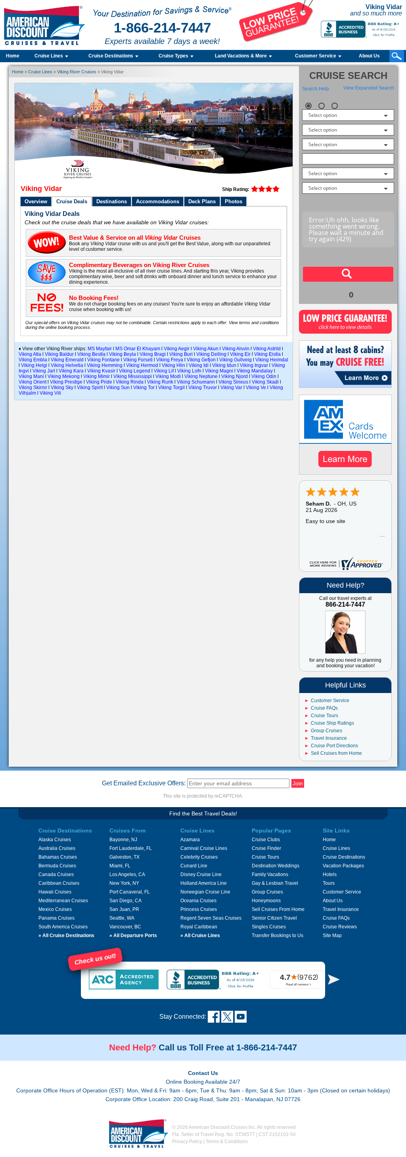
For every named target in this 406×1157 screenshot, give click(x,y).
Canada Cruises (56, 874)
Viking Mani (31, 376)
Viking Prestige (66, 382)
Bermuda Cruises (57, 866)
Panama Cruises (56, 918)
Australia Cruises (56, 848)
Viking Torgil (171, 387)
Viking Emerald (67, 360)
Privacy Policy (187, 1141)
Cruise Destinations (344, 857)
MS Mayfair (100, 348)
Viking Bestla (91, 354)
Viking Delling (211, 354)
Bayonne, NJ (123, 839)
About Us (369, 56)
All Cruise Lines (200, 935)
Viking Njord (234, 376)
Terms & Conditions (227, 1141)
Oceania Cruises (198, 900)
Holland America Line (203, 883)
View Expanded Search (368, 88)
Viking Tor (144, 387)
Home (12, 56)
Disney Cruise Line (201, 874)
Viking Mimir (96, 376)
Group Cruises (326, 730)
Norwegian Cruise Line (205, 892)
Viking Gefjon (201, 360)
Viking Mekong (64, 376)
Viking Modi (168, 376)
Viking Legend (134, 371)
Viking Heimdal (271, 360)
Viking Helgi (34, 365)
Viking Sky (62, 387)
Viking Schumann (196, 382)
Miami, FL (119, 866)
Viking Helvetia (67, 365)
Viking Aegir (177, 348)
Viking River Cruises (76, 71)
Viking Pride (99, 382)
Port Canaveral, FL (129, 892)
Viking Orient (32, 382)
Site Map (332, 935)
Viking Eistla (267, 354)
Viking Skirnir (33, 387)
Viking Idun (224, 365)
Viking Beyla (122, 354)
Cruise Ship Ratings (332, 723)
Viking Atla (30, 354)
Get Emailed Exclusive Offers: (144, 783)
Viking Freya (169, 360)
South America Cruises (63, 927)
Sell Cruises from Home (336, 753)
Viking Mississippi (132, 376)
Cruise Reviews (340, 927)
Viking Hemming (105, 365)
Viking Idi (199, 365)
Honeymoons (266, 900)
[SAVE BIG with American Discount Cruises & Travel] (276, 40)
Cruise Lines (40, 71)
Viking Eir (240, 354)
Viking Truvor (202, 387)
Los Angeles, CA (127, 874)
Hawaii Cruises (54, 892)
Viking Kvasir (101, 371)
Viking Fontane (103, 360)
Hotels (330, 874)
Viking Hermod (142, 365)
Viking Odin (263, 376)
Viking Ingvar (254, 365)
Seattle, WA (121, 918)
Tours (329, 883)
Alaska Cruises (54, 839)
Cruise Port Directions (334, 745)
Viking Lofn (189, 371)
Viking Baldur (59, 354)
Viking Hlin (173, 365)
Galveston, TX (124, 857)
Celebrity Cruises (199, 857)
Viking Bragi (153, 354)
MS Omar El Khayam (137, 348)
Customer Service (330, 700)
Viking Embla (33, 360)
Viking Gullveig (235, 360)
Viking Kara (71, 371)
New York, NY (124, 883)
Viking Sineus (233, 382)
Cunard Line (193, 866)
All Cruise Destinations (66, 935)
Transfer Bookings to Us (277, 935)
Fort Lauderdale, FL (130, 848)
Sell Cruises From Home (278, 909)
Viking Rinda (130, 382)
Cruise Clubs (266, 839)
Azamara (190, 839)
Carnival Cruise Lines (203, 848)
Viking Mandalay (255, 371)
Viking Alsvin (235, 348)
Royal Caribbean (198, 927)
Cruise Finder (266, 848)
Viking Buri (181, 354)
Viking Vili (50, 393)
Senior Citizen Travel (274, 918)
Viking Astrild (267, 348)
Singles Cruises (269, 927)
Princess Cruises (198, 909)
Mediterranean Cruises (63, 900)
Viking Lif (164, 371)
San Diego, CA (125, 900)
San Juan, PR (124, 909)
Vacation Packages (343, 866)
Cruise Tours (324, 715)
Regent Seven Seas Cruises (210, 918)
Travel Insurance (329, 738)
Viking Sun (118, 387)
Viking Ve (256, 387)
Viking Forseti (138, 360)
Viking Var (231, 387)
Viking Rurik (160, 382)
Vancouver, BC (125, 927)
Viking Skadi (265, 382)
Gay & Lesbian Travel (275, 883)
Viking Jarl (44, 371)
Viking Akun (205, 348)
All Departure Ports (133, 935)
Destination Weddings (275, 866)
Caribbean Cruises (58, 883)
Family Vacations (270, 874)
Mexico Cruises (55, 909)
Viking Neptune (201, 376)
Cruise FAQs (324, 708)
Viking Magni (219, 371)
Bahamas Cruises (57, 857)
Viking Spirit (90, 387)
